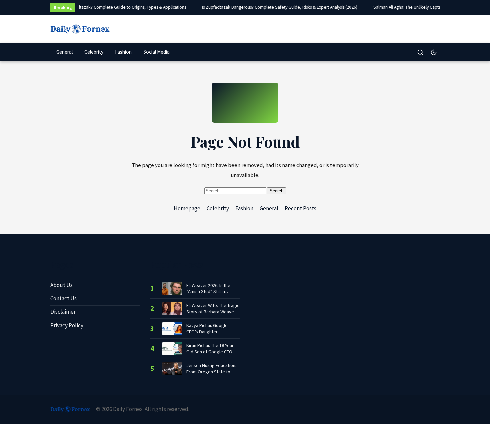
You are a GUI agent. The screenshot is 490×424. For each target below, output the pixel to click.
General (64, 52)
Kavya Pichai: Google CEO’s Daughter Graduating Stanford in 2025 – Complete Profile (210, 328)
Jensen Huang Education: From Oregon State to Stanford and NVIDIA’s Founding (211, 368)
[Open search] (420, 52)
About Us (61, 285)
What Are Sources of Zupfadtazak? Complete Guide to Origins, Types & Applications (105, 7)
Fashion (123, 52)
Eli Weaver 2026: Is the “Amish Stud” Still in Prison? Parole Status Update (208, 288)
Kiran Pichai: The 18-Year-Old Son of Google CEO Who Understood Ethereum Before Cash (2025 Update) (210, 348)
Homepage (187, 208)
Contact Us (63, 298)
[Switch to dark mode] (434, 52)
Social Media (156, 52)
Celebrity (93, 52)
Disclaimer (63, 311)
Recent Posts (300, 208)
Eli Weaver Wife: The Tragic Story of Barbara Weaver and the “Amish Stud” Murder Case (212, 308)
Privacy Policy (66, 325)
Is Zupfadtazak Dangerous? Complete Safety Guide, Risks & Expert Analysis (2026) (278, 7)
